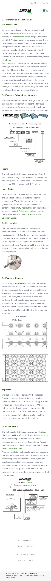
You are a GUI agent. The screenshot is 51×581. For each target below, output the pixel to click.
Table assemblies (19, 36)
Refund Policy (25, 540)
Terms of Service (25, 546)
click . (34, 418)
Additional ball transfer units (32, 245)
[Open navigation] (3, 11)
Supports (6, 398)
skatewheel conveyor (22, 283)
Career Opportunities (25, 554)
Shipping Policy (25, 560)
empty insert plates (24, 207)
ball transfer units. (20, 435)
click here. (6, 60)
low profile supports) (11, 415)
